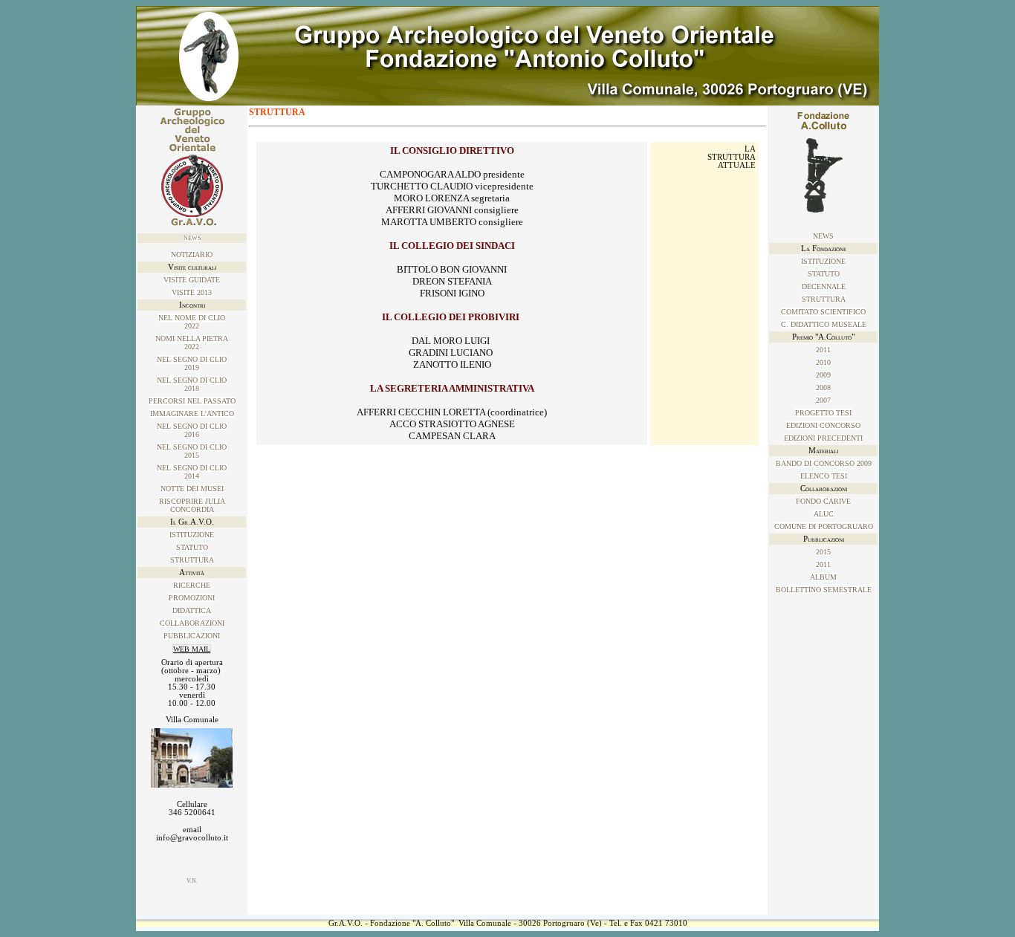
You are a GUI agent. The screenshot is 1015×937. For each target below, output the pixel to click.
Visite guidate (191, 280)
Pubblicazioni (191, 636)
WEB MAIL (191, 649)
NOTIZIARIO (192, 254)
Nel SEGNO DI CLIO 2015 (192, 451)
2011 (823, 350)
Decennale (824, 286)
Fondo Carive (823, 501)
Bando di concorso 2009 (824, 463)
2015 (823, 552)
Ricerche (191, 585)
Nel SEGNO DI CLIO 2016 (192, 430)
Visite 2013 (192, 292)
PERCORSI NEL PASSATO (192, 401)
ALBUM (823, 577)
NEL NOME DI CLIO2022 (191, 322)
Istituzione (191, 535)
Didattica (191, 610)
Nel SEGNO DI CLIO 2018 (192, 384)
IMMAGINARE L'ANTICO (192, 413)
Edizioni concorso (823, 425)
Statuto (192, 547)
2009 (823, 375)
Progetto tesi (823, 413)
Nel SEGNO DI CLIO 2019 (192, 363)
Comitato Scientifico (823, 312)
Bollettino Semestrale (824, 590)
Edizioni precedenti (823, 438)
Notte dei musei (192, 488)
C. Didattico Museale (823, 324)
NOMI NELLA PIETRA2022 (191, 342)
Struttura (192, 560)
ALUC (824, 514)
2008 (823, 387)
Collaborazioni (192, 623)
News (192, 238)
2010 (823, 362)
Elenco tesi (823, 476)
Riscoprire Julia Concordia (192, 505)
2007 (823, 400)
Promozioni (192, 598)
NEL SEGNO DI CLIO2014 (192, 472)
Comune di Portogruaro (823, 526)
